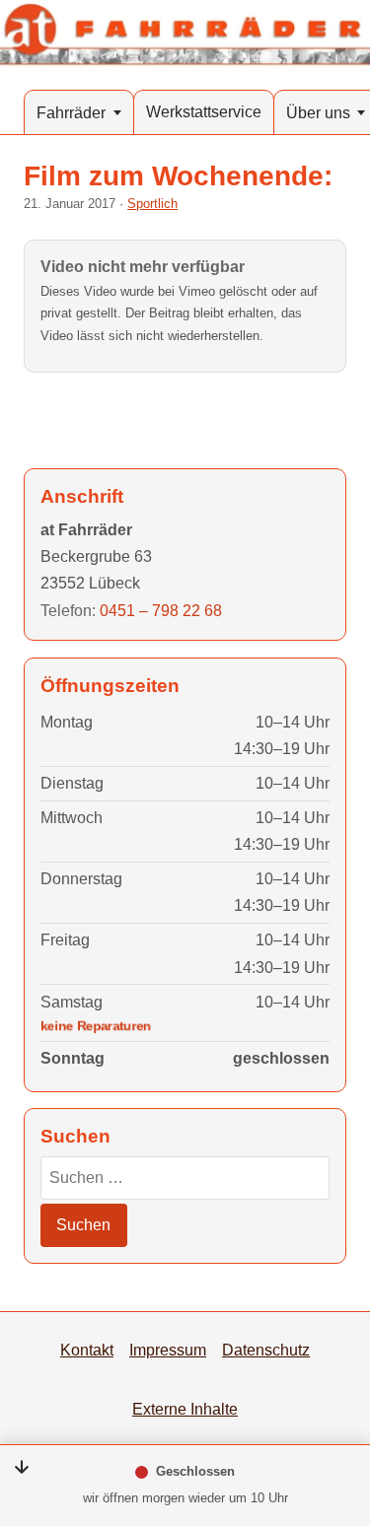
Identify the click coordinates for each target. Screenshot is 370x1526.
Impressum (167, 1349)
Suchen (83, 1224)
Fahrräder (71, 112)
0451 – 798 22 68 (161, 610)
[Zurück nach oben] (332, 1409)
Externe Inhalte (185, 1409)
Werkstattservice (203, 111)
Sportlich (152, 203)
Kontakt (86, 1349)
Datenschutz (266, 1349)
